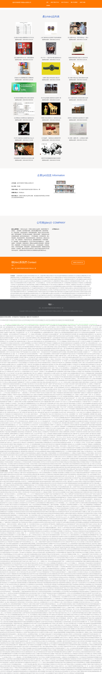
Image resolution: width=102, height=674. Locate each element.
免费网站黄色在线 (75, 387)
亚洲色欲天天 (3, 341)
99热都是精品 (36, 511)
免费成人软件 (3, 391)
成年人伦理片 (43, 435)
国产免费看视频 (28, 403)
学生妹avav (84, 385)
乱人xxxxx (51, 426)
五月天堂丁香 (25, 437)
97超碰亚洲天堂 (31, 580)
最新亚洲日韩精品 (68, 376)
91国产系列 (22, 541)
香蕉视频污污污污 (13, 534)
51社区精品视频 (89, 518)
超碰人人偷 (49, 504)
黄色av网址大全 (91, 348)
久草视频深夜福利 (54, 415)
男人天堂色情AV (37, 540)
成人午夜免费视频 (89, 337)
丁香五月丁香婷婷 (87, 437)
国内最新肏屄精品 (9, 531)
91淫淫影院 (38, 575)
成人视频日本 (91, 339)
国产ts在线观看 (85, 423)
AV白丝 (72, 472)
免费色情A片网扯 (37, 396)
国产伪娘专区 (86, 488)
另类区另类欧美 (88, 389)
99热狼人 (70, 501)
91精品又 (95, 437)
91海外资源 (81, 524)
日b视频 (38, 378)
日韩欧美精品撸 (33, 490)
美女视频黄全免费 (70, 389)
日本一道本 (57, 509)
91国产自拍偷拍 (61, 330)
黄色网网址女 (66, 368)
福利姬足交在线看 (91, 398)
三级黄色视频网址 (88, 417)
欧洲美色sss (3, 541)
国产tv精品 (71, 529)
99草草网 (63, 575)
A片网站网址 (34, 428)
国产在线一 (60, 348)
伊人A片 (21, 517)
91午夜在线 (54, 442)
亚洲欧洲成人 (31, 344)
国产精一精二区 (61, 378)
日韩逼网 (18, 341)
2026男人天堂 (9, 529)
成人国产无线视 (6, 412)
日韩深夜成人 (50, 557)
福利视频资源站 (10, 327)
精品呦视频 (98, 442)
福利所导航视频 (76, 401)
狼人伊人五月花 (71, 570)
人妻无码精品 (44, 334)
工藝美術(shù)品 (41, 311)
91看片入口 (74, 435)
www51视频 (85, 552)
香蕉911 (68, 330)
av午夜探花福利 (31, 407)
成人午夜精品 (68, 497)
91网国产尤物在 (80, 451)
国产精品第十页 (20, 550)
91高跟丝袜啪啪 (94, 525)
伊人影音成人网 (95, 524)
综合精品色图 (79, 536)
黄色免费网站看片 (85, 483)
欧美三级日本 (39, 408)
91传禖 (65, 536)
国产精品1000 (46, 412)
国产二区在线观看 (51, 325)
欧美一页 (64, 451)
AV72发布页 (57, 517)
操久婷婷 (20, 373)
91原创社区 (65, 391)
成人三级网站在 (44, 378)
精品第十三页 (46, 577)
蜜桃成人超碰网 (36, 453)
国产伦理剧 (22, 412)
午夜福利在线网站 (94, 369)
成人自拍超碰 (83, 575)
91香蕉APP (19, 325)
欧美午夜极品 (5, 336)
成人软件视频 (23, 384)
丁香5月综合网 (80, 378)
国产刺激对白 (96, 449)
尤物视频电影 (89, 504)
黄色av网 (52, 394)
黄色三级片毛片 (33, 373)
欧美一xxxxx (98, 343)
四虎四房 (85, 431)
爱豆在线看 (10, 384)
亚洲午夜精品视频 (61, 405)
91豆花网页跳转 (83, 497)
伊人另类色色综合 (27, 495)
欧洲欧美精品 (97, 540)
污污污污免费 (26, 408)
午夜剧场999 (61, 582)
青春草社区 (24, 511)
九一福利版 (68, 568)
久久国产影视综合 (44, 344)
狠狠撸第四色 (58, 451)
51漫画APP (70, 399)
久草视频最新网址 (74, 368)
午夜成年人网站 (71, 439)
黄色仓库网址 (48, 513)
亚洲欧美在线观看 (43, 359)
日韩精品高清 (46, 394)
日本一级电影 (75, 394)
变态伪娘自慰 (58, 520)
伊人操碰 (31, 529)
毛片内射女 (28, 414)
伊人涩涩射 (93, 378)
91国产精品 (17, 490)
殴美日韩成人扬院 (6, 520)
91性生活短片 (12, 550)
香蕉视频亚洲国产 (28, 520)
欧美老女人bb (60, 359)
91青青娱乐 (61, 577)
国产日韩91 (38, 339)
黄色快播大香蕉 (95, 547)
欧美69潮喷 (52, 344)
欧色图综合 (85, 550)
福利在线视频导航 (61, 442)
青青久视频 (53, 392)
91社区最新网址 (71, 536)
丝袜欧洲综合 (77, 559)
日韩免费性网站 (93, 522)
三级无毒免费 (24, 423)
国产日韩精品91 (48, 343)
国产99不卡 (20, 398)
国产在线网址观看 (51, 398)
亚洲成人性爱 (71, 566)
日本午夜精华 (30, 502)
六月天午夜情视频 (38, 485)
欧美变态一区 (87, 325)
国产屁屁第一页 (25, 399)
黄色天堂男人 (97, 350)
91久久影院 (44, 346)
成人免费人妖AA (90, 511)
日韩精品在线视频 (92, 490)
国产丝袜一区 (83, 348)
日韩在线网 (71, 384)
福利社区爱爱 (78, 545)
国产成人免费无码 (15, 378)
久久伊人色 (88, 474)
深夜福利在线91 (78, 529)
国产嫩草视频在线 (31, 447)
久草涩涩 (47, 380)
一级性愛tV (95, 499)
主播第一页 (91, 376)
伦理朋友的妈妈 (86, 396)
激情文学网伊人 (16, 579)
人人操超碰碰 (27, 486)
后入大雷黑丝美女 (72, 506)
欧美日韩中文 (94, 485)
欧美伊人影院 (51, 368)
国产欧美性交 (22, 479)
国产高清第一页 (38, 410)
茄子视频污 (98, 339)
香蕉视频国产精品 (93, 410)
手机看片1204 (67, 360)
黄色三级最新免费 (56, 439)
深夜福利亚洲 (9, 430)
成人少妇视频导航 (18, 364)
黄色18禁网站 (42, 391)
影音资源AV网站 (44, 511)
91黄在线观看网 (67, 470)
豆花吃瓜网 (77, 566)
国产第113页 (19, 522)
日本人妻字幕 (67, 499)
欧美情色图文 (71, 522)
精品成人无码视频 (42, 431)
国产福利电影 (22, 376)
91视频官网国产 (77, 392)
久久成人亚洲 (78, 412)
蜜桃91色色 (83, 391)
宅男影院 (80, 531)
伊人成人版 (26, 478)
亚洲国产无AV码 (43, 529)
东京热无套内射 (53, 554)
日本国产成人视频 (81, 435)
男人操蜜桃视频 (67, 362)
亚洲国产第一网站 (12, 398)
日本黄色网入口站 (25, 570)
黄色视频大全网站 (49, 550)
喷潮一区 (84, 398)
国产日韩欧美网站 (49, 403)
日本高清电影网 (89, 362)
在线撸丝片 (69, 364)
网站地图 (71, 320)
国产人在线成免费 (27, 337)
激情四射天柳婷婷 (70, 547)
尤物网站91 (15, 525)
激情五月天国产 (85, 360)
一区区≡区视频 (25, 527)
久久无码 (19, 440)
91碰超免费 (58, 444)
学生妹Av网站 (14, 329)
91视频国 (74, 504)
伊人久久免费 (17, 497)
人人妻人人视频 (37, 541)
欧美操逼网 (41, 549)
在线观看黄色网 (97, 444)
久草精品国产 (10, 541)
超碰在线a (25, 529)
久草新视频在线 (60, 392)
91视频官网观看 (39, 580)
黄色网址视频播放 (11, 391)
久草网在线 (95, 352)
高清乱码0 (14, 368)
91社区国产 (73, 325)
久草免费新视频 (83, 490)
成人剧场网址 (47, 486)
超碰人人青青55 (8, 538)
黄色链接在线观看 (53, 565)
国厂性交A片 (89, 515)
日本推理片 (14, 403)
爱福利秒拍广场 (16, 545)
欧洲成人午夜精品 (51, 362)
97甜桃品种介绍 (9, 414)
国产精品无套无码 (30, 412)
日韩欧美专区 (58, 481)
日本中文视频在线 (86, 412)
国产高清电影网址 (60, 387)
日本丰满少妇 (87, 508)
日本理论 (99, 426)
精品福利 (31, 421)
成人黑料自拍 (41, 403)
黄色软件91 (19, 380)
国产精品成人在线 (79, 366)
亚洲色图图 (80, 556)
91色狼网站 (63, 543)
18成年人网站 (81, 362)
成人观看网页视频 (33, 483)
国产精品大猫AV (80, 478)
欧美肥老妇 (76, 419)
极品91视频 (14, 557)
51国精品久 (81, 509)
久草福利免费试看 (50, 430)
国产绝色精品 (31, 385)
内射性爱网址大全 (27, 424)
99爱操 (97, 520)
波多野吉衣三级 (5, 396)
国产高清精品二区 (36, 330)
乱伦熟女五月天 (77, 332)
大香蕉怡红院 (6, 565)
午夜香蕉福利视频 (15, 570)
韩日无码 (60, 508)
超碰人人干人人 (27, 494)
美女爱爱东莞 (95, 486)
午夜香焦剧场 (12, 547)
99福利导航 (31, 536)
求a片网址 (56, 364)
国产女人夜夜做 (55, 410)
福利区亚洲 (82, 474)
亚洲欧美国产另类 (81, 449)
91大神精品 (10, 343)
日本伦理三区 (45, 568)
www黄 (3, 481)
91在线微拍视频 (92, 479)
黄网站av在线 (12, 449)
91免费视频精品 (42, 446)
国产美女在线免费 (97, 419)
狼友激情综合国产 (60, 476)
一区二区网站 (77, 476)
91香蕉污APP (3, 421)
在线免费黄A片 (71, 337)
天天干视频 (34, 494)
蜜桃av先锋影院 (10, 485)
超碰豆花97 (50, 541)
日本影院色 (39, 495)
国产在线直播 (8, 410)
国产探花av (52, 566)
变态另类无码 (43, 557)
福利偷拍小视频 (66, 325)
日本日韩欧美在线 (90, 435)
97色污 (1, 506)
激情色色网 (6, 515)
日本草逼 (93, 536)
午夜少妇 (8, 584)
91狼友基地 (46, 515)
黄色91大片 (32, 470)
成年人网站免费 (38, 412)
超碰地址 (52, 502)
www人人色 (93, 517)
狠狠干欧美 (42, 384)
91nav (4, 504)
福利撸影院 (78, 360)
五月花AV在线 (47, 549)
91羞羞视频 (32, 366)
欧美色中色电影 (59, 536)
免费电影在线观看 (5, 364)
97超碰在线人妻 (24, 579)
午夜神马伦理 (16, 442)
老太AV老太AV (72, 488)
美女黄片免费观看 (4, 433)
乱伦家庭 (82, 337)
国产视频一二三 (66, 520)
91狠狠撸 (76, 336)
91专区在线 (37, 384)
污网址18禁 (70, 446)
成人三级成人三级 (52, 359)
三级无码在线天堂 (70, 412)
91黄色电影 (6, 376)
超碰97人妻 (40, 499)
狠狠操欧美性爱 (24, 385)
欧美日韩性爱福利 (22, 407)
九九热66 (69, 509)
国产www (37, 435)
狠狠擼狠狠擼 (24, 449)
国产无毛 (89, 554)
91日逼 (51, 440)
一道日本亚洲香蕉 (12, 334)
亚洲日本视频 (67, 371)
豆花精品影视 (62, 556)
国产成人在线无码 (80, 433)
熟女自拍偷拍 (46, 392)
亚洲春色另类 (76, 501)
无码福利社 (35, 509)
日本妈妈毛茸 (78, 552)
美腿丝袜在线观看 (28, 419)
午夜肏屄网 (60, 472)
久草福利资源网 (25, 371)
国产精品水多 (32, 437)
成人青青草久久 (18, 476)
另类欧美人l (38, 533)
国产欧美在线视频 (45, 330)
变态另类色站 (54, 577)
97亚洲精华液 (95, 329)
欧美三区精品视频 (7, 579)
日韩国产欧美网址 (48, 517)
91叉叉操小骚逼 (24, 430)
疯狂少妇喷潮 (42, 417)
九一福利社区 (8, 524)
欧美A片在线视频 (8, 511)
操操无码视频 (31, 410)
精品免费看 (86, 366)
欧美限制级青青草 (22, 557)
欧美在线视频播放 (44, 424)
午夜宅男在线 (30, 384)
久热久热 (96, 501)
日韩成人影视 (57, 346)
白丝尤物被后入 (16, 502)
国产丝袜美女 (18, 346)
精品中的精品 (16, 352)
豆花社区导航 (13, 565)
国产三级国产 (49, 384)
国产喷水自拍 (34, 573)
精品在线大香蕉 (27, 522)
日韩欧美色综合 (58, 414)
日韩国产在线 (48, 494)
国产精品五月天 (15, 385)
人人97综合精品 (6, 392)
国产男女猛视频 (71, 421)
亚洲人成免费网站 (22, 329)
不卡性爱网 (46, 495)
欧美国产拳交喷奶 (34, 360)
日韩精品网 (55, 474)
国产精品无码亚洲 (68, 398)
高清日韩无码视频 (24, 378)
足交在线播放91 (69, 327)
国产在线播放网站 (59, 371)
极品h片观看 (82, 511)
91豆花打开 (83, 549)
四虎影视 (13, 362)
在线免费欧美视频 (83, 334)
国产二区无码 (69, 440)
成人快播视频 (51, 563)
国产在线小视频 (63, 410)
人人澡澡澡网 (23, 556)
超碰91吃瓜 (98, 566)
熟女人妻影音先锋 (75, 470)
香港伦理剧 (9, 366)
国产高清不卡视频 (5, 362)
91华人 (95, 355)
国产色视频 (43, 414)
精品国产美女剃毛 (90, 336)
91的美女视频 (51, 573)
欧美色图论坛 (51, 355)
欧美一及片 (15, 435)
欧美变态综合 (69, 573)
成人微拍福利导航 (23, 451)
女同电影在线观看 (71, 451)
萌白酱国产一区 (12, 337)
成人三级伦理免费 (70, 329)
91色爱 (63, 419)
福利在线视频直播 (90, 332)
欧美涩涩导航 (90, 559)
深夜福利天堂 (55, 518)
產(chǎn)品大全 (65, 2)
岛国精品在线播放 (50, 451)
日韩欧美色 (49, 474)
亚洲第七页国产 (75, 502)
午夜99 (95, 417)
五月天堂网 (59, 453)
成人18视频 (31, 430)
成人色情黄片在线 (65, 373)
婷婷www (63, 524)
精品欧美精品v (21, 431)
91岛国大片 (39, 515)
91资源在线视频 (46, 396)
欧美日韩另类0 (89, 355)
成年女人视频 (14, 330)
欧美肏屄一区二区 (50, 417)
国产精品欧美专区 (14, 577)
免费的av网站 (7, 486)
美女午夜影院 (83, 520)
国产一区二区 (92, 327)
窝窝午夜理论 (46, 415)
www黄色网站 (53, 561)
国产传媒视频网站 (85, 414)
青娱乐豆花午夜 (13, 492)
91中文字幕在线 (87, 357)
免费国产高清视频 (79, 439)
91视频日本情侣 (63, 474)
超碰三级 (40, 488)
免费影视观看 (87, 359)
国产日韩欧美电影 (78, 350)
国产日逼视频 (30, 556)
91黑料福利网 (30, 531)
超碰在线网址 (81, 518)
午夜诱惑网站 (40, 517)
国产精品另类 (49, 446)
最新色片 (91, 563)
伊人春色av (34, 552)
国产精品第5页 (61, 547)
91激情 (36, 449)
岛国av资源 (45, 382)
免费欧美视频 (47, 399)
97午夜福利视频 (79, 353)
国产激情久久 (20, 565)
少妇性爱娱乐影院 (38, 508)
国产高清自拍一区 (11, 421)
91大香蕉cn (60, 499)
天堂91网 (58, 538)
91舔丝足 (42, 513)
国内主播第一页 (51, 387)
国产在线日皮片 (8, 442)
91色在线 (97, 476)
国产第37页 (50, 529)
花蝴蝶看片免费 (74, 330)
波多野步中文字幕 (63, 415)
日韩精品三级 (40, 570)
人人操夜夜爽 (20, 486)
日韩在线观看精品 (67, 394)
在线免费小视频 (19, 396)
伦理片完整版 (3, 375)
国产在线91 (25, 375)
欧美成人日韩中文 (38, 472)
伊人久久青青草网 (77, 557)
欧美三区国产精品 (43, 545)
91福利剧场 (81, 359)
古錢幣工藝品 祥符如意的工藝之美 (51, 77)
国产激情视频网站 (83, 339)
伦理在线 (11, 490)
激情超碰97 (25, 547)
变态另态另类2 (93, 421)
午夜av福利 (14, 483)
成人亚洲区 (53, 373)
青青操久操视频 (23, 485)
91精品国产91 (73, 369)
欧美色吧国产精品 (60, 545)
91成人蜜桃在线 (69, 580)
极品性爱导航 (26, 360)
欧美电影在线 (37, 401)
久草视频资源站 (11, 350)
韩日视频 (3, 387)
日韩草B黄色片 (23, 540)
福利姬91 (85, 577)
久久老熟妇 (61, 568)
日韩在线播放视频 (9, 424)
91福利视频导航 (31, 355)
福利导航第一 (96, 515)
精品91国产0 (41, 494)
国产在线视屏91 (91, 575)
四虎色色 (61, 490)
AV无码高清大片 (72, 508)
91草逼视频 (7, 447)
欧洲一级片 (16, 572)
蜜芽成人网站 (76, 513)
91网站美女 (54, 580)
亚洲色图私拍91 (87, 536)
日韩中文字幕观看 (60, 327)
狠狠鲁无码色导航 (79, 570)
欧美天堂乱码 (36, 492)
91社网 (63, 389)
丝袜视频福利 (91, 531)
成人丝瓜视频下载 (11, 341)
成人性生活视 (90, 572)
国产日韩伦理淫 (4, 453)
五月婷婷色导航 (67, 478)
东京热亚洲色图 (28, 453)
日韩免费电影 (25, 366)
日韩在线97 (8, 580)
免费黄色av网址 (69, 419)
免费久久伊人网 (21, 575)
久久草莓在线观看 (71, 515)
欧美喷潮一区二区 (70, 442)
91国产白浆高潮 (30, 508)
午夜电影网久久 (11, 346)
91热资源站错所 (4, 561)
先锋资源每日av (54, 556)
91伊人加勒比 (33, 394)
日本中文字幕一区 (26, 444)
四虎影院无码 (88, 513)
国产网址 (93, 545)
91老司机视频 (87, 495)
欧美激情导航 (78, 494)
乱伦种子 (37, 325)
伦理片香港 (41, 439)
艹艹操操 (40, 353)
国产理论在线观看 (32, 499)
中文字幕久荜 (35, 486)
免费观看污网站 (94, 414)
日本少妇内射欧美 (8, 556)
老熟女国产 (58, 573)
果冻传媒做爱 (8, 479)
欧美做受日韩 (54, 348)
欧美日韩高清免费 (97, 415)
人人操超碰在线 (30, 481)
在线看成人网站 (28, 509)
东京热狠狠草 (32, 369)
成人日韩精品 (20, 433)
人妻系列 (63, 357)
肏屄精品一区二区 (35, 566)
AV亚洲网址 (31, 375)
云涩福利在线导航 (81, 369)
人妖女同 (63, 538)
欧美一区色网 (68, 518)
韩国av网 (65, 566)
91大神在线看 (52, 531)
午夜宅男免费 (71, 346)
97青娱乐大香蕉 (82, 481)
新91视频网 (63, 353)
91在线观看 (6, 449)
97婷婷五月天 (15, 540)
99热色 (87, 543)
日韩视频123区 (95, 474)
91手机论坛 (39, 440)
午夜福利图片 (31, 547)
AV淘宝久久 (65, 534)
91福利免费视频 (94, 447)
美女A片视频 (16, 556)
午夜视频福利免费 (22, 447)
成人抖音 (2, 446)
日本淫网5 (17, 518)
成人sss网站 (87, 509)
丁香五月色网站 (77, 327)
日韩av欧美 (74, 509)
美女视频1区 (22, 525)
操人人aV (60, 554)
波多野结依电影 (70, 336)
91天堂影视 (32, 435)
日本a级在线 (84, 444)
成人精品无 (11, 428)
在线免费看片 (72, 414)
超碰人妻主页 (41, 490)
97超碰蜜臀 (5, 550)
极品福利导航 (48, 439)
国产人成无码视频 (54, 337)
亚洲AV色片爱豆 (18, 501)
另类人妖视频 (47, 407)
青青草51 (30, 423)
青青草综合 (13, 474)
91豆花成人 (73, 410)
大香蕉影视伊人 (72, 577)
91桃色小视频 (31, 449)
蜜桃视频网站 (53, 396)
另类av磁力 (29, 572)
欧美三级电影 (59, 431)
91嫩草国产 (64, 439)
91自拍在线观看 (52, 334)
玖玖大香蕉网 (53, 472)
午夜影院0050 (75, 497)
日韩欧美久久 (35, 525)
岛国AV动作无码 (88, 353)
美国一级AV (19, 337)
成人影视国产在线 (79, 371)
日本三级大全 (63, 401)
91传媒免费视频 (51, 479)
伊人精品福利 (68, 504)
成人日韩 (56, 550)
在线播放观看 (30, 401)
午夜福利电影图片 (42, 573)
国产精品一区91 (42, 433)
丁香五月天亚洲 (95, 428)
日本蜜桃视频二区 (40, 518)
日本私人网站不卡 (29, 561)
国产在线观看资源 (53, 352)
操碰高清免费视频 (43, 357)
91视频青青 (37, 556)
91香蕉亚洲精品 (26, 394)
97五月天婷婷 (65, 384)
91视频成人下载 (11, 394)
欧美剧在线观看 (22, 580)
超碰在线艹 (78, 375)
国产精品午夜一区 (15, 339)
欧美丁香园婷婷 (12, 573)
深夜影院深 (17, 536)
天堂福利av (3, 533)
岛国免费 (13, 392)
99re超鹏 (12, 518)
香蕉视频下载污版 (79, 417)
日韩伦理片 (58, 419)
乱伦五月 (11, 423)
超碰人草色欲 (85, 563)
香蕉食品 (65, 508)
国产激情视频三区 (4, 417)
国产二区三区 (25, 325)
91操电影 (2, 428)
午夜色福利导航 (30, 472)
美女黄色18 (54, 405)
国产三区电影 (84, 430)
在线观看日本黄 (4, 398)
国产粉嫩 (65, 421)
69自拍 (47, 470)
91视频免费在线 (47, 442)
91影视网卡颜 (44, 540)
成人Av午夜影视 (16, 549)
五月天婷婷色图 (38, 520)
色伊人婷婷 (69, 533)
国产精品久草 (83, 533)
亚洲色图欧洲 (31, 506)
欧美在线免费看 (95, 371)
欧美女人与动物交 (91, 330)
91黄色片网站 (64, 557)
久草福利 (78, 337)
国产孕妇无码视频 (94, 440)
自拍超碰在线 (8, 545)
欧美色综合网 (53, 330)
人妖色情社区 (76, 533)
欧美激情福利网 (95, 446)
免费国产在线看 (18, 405)
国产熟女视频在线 (92, 385)
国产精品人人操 (53, 515)
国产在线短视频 (79, 437)
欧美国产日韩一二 (61, 561)
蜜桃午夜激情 (78, 382)
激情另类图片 (35, 359)
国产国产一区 (24, 344)
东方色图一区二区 (26, 524)
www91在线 (15, 479)
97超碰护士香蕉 (91, 520)
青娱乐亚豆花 (57, 525)
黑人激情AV (49, 501)
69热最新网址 (98, 424)
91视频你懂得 (25, 373)
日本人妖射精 (78, 385)
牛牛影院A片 (79, 403)
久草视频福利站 (97, 504)
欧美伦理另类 (89, 449)
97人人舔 (78, 479)
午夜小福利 (51, 536)
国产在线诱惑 (45, 426)
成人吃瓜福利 (30, 357)
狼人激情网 (36, 439)
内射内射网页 (75, 511)
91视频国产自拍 (95, 359)
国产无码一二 (18, 392)
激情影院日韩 (12, 426)
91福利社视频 (78, 384)
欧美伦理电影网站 (33, 353)
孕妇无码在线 (32, 440)
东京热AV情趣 (68, 492)
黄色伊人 (44, 474)
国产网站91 (71, 541)
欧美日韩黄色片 (85, 421)
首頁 (47, 2)
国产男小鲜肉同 (40, 350)
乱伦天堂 (73, 437)
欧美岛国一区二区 (55, 399)
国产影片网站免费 (94, 483)
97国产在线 (88, 524)
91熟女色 (71, 527)
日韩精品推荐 (78, 408)
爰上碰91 (7, 446)
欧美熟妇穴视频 (55, 407)
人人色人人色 (67, 502)
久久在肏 (57, 479)
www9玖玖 (23, 481)
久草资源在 (57, 401)
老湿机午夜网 (82, 492)
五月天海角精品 (29, 584)
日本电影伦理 (40, 405)
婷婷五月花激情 (18, 470)
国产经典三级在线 (38, 375)
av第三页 (5, 543)
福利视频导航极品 (74, 520)
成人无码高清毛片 (27, 387)
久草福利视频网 (46, 339)
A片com (22, 439)
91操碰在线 (29, 330)
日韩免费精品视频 (35, 444)
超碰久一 (47, 579)
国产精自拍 (6, 518)
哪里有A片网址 (80, 410)
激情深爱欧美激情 (68, 392)
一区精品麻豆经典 (44, 352)
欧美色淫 (63, 336)
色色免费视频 (90, 534)
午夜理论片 (78, 442)
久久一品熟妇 (78, 563)
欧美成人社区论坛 (30, 575)
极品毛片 (23, 508)
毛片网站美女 (23, 442)
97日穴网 (3, 382)
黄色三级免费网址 (92, 375)
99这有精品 (53, 488)
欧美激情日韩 (60, 398)
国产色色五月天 (79, 486)
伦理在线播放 (38, 334)
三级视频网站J (45, 437)
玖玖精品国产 (89, 499)
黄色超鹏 (51, 527)
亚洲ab (12, 364)
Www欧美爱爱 (51, 534)
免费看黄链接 (76, 549)
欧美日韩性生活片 (15, 412)
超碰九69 (53, 476)
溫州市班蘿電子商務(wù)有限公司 (21, 2)
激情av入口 (79, 534)
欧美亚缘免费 (24, 499)
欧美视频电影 (62, 449)
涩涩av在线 (30, 538)
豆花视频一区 (26, 515)
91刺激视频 (19, 444)
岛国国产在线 (58, 430)
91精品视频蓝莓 (46, 582)
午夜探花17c (32, 527)
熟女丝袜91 (75, 565)
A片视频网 (88, 391)
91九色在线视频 (54, 412)
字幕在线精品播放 (9, 405)
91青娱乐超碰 (11, 543)
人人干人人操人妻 (40, 470)
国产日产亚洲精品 (14, 359)
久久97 (43, 506)
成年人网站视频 (63, 423)
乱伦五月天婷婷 (20, 419)
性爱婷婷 (4, 384)
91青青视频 (55, 504)
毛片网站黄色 (87, 451)
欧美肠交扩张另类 (58, 376)
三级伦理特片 (91, 577)
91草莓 (85, 439)
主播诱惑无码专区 (54, 449)
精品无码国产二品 (8, 435)
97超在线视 (7, 431)
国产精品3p (36, 419)
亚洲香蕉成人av (29, 541)
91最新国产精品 (47, 369)
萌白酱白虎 (38, 474)
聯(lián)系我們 (74, 2)
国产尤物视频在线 (58, 435)
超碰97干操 (28, 525)
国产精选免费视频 (82, 424)
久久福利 (69, 401)
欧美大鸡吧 (36, 430)
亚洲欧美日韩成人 (35, 524)
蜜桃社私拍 (37, 554)
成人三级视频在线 (8, 407)
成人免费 (77, 391)
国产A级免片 (93, 494)
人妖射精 (96, 337)
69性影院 (62, 343)
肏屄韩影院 (69, 550)
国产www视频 (58, 421)
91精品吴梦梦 (34, 565)
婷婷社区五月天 (10, 501)
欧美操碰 (27, 431)
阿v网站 (8, 474)
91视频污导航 (21, 417)
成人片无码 (30, 426)
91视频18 (60, 565)
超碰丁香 (8, 504)
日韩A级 (79, 525)
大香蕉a (92, 566)
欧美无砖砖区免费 (45, 556)
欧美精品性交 (64, 346)
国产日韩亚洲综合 (74, 428)
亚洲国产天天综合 (36, 572)
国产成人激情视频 (80, 364)
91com (68, 410)
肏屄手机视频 (14, 520)
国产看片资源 (74, 355)
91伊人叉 (45, 563)
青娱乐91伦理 (72, 485)
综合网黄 (24, 401)
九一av (16, 494)
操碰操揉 (16, 451)
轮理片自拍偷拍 (85, 407)
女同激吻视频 (19, 360)
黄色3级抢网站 (85, 327)
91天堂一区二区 (38, 421)
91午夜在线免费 (93, 387)
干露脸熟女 (90, 444)
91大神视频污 (66, 472)
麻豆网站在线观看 (8, 389)
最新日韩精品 (23, 355)
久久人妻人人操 (81, 504)
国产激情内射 (16, 481)
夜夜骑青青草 (68, 334)
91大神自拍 (30, 329)
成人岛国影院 (55, 408)
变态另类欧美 (58, 483)
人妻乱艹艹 (73, 479)
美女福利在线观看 (28, 439)
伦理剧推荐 (94, 412)
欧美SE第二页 (21, 414)
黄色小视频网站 (57, 524)
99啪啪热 (44, 520)
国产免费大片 (91, 442)
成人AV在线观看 (76, 444)
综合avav (62, 517)
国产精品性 (32, 325)
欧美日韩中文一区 (58, 360)
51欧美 (38, 352)
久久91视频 (80, 506)
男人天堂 (93, 408)
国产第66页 (33, 392)
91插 (48, 423)
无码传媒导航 (33, 405)
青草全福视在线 (43, 366)
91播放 (68, 449)
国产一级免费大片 (40, 371)
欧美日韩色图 (6, 577)
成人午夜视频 (28, 391)
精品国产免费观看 (17, 382)
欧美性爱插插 (91, 344)
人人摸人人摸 (14, 580)
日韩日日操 (54, 486)
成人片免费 (82, 401)
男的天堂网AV (36, 376)
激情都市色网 (27, 543)
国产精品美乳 (59, 362)
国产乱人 (30, 380)
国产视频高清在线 (44, 364)
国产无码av (57, 403)
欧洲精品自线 (8, 540)
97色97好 (60, 478)
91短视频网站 (82, 428)
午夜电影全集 (51, 357)
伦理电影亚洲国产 (35, 368)
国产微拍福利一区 (85, 566)
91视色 (88, 369)
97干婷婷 (14, 472)
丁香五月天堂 (80, 325)
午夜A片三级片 (47, 385)
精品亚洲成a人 (85, 426)
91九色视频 (87, 341)
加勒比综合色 (70, 561)
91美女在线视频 (32, 352)
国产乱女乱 (47, 419)
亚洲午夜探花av (86, 494)
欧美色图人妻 (75, 334)
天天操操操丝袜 (10, 527)
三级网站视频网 (13, 433)
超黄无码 (57, 426)
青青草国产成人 (84, 343)
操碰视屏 (31, 346)
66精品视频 (26, 398)
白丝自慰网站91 (35, 522)
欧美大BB (37, 362)
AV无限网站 (13, 522)
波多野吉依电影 (96, 353)
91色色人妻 (59, 369)
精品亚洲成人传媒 (80, 515)
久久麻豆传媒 (72, 534)
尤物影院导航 (25, 470)
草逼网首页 (41, 343)
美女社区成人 (65, 414)
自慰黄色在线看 (48, 508)
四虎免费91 (15, 348)
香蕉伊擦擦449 (62, 552)
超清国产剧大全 (79, 357)
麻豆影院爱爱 (16, 384)
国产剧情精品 (62, 329)
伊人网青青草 (8, 371)
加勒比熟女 (97, 336)
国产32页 (4, 472)
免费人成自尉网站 (46, 552)
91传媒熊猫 (76, 492)
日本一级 (78, 414)
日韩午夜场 (86, 405)
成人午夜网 (90, 350)
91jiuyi (39, 565)
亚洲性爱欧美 (5, 490)
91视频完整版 (83, 540)
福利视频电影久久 (18, 408)
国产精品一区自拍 (86, 408)
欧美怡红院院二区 (17, 343)
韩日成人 (26, 421)
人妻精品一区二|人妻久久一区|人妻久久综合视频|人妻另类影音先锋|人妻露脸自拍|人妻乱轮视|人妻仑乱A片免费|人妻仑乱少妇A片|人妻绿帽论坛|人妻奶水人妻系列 (42, 456)
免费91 (7, 359)
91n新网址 (59, 540)
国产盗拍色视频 (61, 580)
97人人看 (26, 446)
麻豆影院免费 (18, 437)
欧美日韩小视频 (71, 433)
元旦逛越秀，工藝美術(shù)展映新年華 (51, 138)
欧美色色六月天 (21, 336)
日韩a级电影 (45, 421)
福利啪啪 (19, 483)
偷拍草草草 (67, 417)
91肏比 (78, 430)
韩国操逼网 (46, 472)
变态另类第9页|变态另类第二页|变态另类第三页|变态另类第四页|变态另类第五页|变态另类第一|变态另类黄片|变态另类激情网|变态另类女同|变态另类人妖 (53, 463)
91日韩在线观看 (77, 440)
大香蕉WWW (78, 547)
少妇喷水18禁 (63, 399)
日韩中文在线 (9, 352)
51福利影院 (52, 437)
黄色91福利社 (63, 446)
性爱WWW (86, 538)
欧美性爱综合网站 (30, 474)
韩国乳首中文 (6, 495)
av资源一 (41, 525)
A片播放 (34, 495)
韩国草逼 (6, 534)
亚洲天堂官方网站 (62, 515)
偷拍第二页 (83, 501)
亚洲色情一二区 (75, 499)
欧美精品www (62, 550)
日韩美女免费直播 (26, 428)
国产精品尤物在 (44, 376)
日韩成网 (58, 488)
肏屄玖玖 (59, 541)
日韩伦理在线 (47, 476)
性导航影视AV (51, 366)
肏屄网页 (17, 485)
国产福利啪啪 (43, 362)
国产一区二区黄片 (77, 398)
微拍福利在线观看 (11, 325)
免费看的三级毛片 (86, 557)
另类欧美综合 (45, 538)
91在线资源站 (81, 565)
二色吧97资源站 (82, 355)
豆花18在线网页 (59, 511)
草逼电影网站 (52, 470)
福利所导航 (39, 437)
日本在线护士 (84, 375)
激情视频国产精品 (67, 344)
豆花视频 (16, 541)
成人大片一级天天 (18, 424)
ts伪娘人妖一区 (94, 579)
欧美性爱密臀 (35, 417)
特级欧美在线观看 (77, 352)
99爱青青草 (38, 479)
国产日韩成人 (46, 488)
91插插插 (15, 414)
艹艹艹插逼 (8, 385)
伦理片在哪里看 (44, 401)
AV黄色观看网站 (47, 353)
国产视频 (18, 449)
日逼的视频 (55, 494)
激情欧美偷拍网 (22, 582)
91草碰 (74, 364)
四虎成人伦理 (50, 520)
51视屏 (98, 527)
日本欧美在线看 (73, 424)
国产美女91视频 (13, 446)
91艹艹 (90, 352)
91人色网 (94, 580)
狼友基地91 (94, 570)
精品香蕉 (51, 364)
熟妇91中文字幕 (26, 497)
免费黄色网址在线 (84, 376)
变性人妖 (47, 327)
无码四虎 (14, 360)
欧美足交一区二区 (56, 341)
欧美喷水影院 (38, 355)
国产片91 (15, 373)
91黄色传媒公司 (47, 485)
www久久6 (39, 568)
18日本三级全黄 (66, 437)
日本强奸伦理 (95, 492)
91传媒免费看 (90, 540)
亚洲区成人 (99, 431)
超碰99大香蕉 (16, 559)
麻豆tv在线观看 (62, 364)
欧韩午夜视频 (84, 470)
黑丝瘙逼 (99, 580)
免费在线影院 (70, 423)
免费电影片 (40, 373)
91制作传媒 (39, 382)
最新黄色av (12, 437)
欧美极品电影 (62, 350)
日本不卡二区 (32, 339)
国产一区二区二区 (26, 332)
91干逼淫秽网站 (49, 506)
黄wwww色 (30, 341)
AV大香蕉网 (59, 531)
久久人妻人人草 (30, 534)
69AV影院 (64, 483)
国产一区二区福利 (29, 334)
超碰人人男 (56, 527)
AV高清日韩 (48, 518)
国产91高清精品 (21, 334)
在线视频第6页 (11, 509)
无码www (88, 579)
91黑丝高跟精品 (51, 497)
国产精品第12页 (79, 405)
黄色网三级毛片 (5, 437)
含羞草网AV (7, 575)
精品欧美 (70, 444)
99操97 (71, 513)
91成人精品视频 (62, 332)
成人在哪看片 (36, 557)
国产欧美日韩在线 (57, 384)
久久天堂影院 (19, 515)
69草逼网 (57, 563)
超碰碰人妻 (41, 509)
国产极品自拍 (93, 433)
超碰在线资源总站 (53, 568)
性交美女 (23, 559)
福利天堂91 (21, 563)
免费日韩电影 (50, 346)
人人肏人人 (51, 525)
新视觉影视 (77, 380)
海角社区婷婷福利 (77, 573)
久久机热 (85, 350)
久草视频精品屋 (10, 533)
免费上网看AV (21, 534)
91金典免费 (33, 408)
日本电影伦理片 (93, 382)
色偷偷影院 (56, 529)
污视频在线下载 (70, 552)
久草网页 (81, 394)
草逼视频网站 (25, 483)
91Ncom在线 (8, 502)
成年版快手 (73, 431)
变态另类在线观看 (21, 573)
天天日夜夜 (82, 499)
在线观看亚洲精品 (74, 373)
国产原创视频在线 (68, 348)
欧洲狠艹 (2, 568)
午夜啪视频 (55, 440)
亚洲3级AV (87, 570)
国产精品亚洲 (22, 389)
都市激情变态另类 (95, 403)
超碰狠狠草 (8, 563)
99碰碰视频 (13, 515)
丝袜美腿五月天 (75, 572)
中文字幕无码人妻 (24, 339)
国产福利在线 (37, 346)
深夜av (25, 517)
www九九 (38, 527)
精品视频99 (62, 559)
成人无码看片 (58, 391)
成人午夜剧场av (74, 531)
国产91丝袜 (32, 577)
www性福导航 (15, 568)
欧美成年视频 (10, 451)
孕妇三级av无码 (50, 414)
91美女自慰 (17, 554)
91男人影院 (65, 541)
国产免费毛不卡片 (12, 440)
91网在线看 (51, 511)
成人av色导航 (89, 565)
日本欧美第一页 (78, 423)
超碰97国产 (24, 538)
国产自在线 (94, 391)
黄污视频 (94, 541)
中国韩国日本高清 (16, 344)
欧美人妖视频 (10, 476)
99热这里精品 (30, 545)
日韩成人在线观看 (9, 497)
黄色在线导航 (75, 540)
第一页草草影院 (20, 421)
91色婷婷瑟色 (25, 369)
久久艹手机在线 (68, 565)
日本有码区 (95, 554)
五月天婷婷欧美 (31, 362)
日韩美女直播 (66, 382)
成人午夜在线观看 (18, 327)
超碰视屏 (86, 522)
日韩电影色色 (64, 488)
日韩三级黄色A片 (26, 368)
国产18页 (76, 524)
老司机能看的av (79, 522)
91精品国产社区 (82, 415)
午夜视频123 (8, 403)
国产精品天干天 (6, 339)
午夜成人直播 (52, 495)
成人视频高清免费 (93, 405)
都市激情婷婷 (66, 369)
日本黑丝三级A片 (25, 549)
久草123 (18, 426)
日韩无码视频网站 (86, 403)
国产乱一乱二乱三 (58, 382)
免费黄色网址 (66, 431)
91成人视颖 (23, 531)
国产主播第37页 (47, 428)
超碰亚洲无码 (91, 497)
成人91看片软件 (22, 472)
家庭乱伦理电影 (85, 346)
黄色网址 (31, 579)
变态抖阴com (32, 518)
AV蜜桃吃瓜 (66, 424)
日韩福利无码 (79, 431)
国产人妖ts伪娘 (27, 501)
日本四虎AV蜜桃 (95, 568)
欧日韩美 (30, 511)
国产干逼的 (90, 472)
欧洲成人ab (42, 501)
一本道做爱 (61, 504)
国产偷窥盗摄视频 (36, 332)
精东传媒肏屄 (45, 481)
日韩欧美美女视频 (93, 407)
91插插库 (6, 332)
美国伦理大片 (43, 325)
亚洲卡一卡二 (15, 410)
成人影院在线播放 (47, 341)
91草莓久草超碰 (76, 344)
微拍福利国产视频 (45, 337)
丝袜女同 (92, 396)
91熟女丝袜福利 (10, 494)
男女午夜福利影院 (51, 431)
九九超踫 (41, 476)
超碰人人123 (59, 566)
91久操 (72, 366)
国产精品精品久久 (4, 582)
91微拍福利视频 (19, 488)
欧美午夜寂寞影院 (69, 380)
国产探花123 (34, 488)
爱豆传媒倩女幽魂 (70, 357)
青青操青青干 (46, 449)
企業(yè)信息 (82, 2)
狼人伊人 (68, 543)
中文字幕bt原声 (95, 401)
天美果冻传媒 (55, 385)
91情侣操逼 (88, 568)
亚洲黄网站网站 (42, 497)
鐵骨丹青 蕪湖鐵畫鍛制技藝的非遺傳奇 (51, 158)
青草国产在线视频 (47, 336)
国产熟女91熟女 (86, 517)
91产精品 (16, 566)
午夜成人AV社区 (45, 533)
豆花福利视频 (77, 407)
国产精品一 (98, 531)
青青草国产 (12, 399)
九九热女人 (59, 495)
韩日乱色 (85, 531)
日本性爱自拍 (52, 538)
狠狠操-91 (83, 392)
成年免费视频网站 (49, 371)
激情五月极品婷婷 (54, 329)
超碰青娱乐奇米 (76, 483)
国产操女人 (25, 380)
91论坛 (12, 552)
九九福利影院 (8, 549)
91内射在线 (59, 470)
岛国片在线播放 (30, 554)
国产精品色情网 (39, 577)
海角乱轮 (28, 573)
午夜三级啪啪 (24, 536)
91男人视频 (94, 557)
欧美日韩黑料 (10, 478)
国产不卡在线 (81, 341)
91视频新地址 (45, 440)
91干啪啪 (40, 449)
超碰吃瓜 (42, 380)
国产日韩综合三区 (66, 525)
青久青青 (53, 428)
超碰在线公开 (59, 424)
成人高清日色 (93, 543)
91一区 (6, 428)
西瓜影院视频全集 (85, 440)
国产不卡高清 (25, 382)
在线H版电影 (70, 524)
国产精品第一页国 (79, 389)
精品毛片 (37, 407)
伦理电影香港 (71, 391)
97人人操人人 (64, 485)
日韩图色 (83, 476)
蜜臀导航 (36, 545)
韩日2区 (46, 525)
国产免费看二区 (10, 401)
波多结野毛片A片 (84, 582)
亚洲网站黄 (97, 572)
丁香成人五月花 (58, 368)
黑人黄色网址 (93, 529)
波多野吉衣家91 (44, 522)
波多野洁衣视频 (62, 352)
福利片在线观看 (37, 329)
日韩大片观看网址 (17, 366)
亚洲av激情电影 (36, 387)
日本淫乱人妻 (65, 481)
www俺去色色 (87, 541)
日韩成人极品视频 (37, 426)
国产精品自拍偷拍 (71, 403)
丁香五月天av (58, 437)
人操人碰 (11, 470)
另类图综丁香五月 (51, 492)
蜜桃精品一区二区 (54, 559)
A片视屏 (77, 472)
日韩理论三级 (72, 495)
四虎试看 (29, 350)
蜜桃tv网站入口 (26, 392)
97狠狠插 (72, 417)
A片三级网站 (89, 384)
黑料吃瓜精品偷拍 (89, 364)
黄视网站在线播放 (11, 375)
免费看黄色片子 (86, 525)
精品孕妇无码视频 (39, 385)
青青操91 (57, 447)
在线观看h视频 (35, 327)
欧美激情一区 (58, 534)
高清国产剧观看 (10, 387)
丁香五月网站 (20, 403)
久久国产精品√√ (67, 490)
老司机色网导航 (83, 472)
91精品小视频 (43, 453)
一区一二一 (26, 533)
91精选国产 (15, 389)
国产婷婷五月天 (26, 405)
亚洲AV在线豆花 (92, 431)
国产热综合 (82, 373)
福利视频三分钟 (24, 518)
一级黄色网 (53, 369)
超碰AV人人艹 (13, 495)
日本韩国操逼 (22, 504)
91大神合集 (97, 364)
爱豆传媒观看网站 (26, 343)
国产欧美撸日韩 (35, 501)
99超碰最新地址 (4, 513)
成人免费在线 (9, 382)
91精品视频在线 (80, 495)
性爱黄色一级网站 (16, 524)
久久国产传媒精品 (6, 483)
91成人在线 (23, 554)
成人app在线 (24, 350)
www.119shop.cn (78, 262)
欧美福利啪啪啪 (70, 538)
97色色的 (39, 552)
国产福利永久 (52, 327)
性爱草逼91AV (39, 399)
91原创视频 (64, 433)
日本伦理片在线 (62, 412)
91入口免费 (91, 470)
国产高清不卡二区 (77, 446)
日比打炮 (98, 582)
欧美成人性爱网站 (67, 540)
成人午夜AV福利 (64, 529)
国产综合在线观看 (95, 325)
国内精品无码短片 (23, 348)
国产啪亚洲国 (28, 417)
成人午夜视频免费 (86, 446)
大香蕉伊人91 (75, 490)
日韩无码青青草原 (30, 479)
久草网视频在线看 (89, 373)
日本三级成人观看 (70, 405)
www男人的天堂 (10, 488)
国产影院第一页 (64, 375)
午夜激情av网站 (43, 483)
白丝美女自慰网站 (85, 447)
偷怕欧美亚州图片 (79, 329)
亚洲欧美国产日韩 (32, 451)
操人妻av (94, 556)
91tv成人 (96, 472)
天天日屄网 (79, 488)
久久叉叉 (42, 407)
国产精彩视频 (25, 346)
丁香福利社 (21, 520)
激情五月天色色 (55, 350)
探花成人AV (55, 552)
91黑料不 (87, 433)
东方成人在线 (32, 371)
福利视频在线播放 (24, 490)
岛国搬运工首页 (78, 396)
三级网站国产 (71, 494)
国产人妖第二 (13, 369)
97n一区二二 (38, 561)
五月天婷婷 (63, 447)
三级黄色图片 (62, 426)
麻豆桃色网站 (73, 449)
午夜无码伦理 (14, 563)
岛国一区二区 (92, 394)
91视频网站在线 (56, 343)
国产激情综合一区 (12, 513)
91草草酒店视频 (68, 339)
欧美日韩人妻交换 (38, 563)
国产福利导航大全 (91, 533)
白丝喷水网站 (33, 478)
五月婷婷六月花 (96, 513)
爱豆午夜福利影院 (78, 538)
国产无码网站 (17, 423)
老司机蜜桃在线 (6, 353)
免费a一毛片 (51, 376)
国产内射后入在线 (92, 430)
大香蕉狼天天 (63, 533)
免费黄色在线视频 (57, 433)
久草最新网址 (54, 490)
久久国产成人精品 (63, 385)
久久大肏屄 (38, 547)
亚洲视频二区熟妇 (18, 478)
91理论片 (15, 407)
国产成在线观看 (5, 419)
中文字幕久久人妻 (80, 579)
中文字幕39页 (65, 531)
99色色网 (11, 499)
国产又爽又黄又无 (16, 371)
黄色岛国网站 (91, 343)
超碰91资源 (51, 382)
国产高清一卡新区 (66, 355)
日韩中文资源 (47, 478)
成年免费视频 (11, 453)
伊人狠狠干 (33, 550)
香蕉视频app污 (10, 554)
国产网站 (37, 366)
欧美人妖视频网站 (38, 415)
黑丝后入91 (95, 549)
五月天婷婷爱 (36, 389)
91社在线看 (78, 421)
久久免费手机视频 (5, 329)
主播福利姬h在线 (52, 378)
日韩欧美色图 (62, 549)
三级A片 (67, 428)
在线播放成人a (68, 582)
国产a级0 (42, 327)
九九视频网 (84, 559)
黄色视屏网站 (61, 380)
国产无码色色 (18, 394)
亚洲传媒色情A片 (32, 517)
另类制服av (89, 549)
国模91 (89, 547)
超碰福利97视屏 (67, 435)
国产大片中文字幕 (8, 373)
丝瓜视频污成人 (92, 439)
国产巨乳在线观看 (8, 348)
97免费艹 (86, 394)
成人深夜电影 (82, 336)
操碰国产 (22, 566)
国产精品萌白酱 (93, 426)
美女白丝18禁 (73, 430)
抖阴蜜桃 (84, 534)
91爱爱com (87, 378)
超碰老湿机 (96, 565)
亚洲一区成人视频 (14, 376)
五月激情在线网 (83, 502)
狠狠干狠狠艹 (63, 570)
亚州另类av (58, 575)
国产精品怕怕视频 (49, 509)
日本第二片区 (84, 442)
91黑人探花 (27, 565)
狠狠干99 (80, 550)
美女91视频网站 (46, 547)
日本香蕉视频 (45, 565)
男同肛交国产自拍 (20, 561)
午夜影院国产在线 (94, 423)
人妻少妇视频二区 (18, 387)
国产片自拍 (19, 375)
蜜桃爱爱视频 (69, 332)
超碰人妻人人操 (70, 486)
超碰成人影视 (50, 360)
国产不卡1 (73, 568)
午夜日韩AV (7, 506)
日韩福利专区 (27, 433)
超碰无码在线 (89, 415)
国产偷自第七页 (67, 511)
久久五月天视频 (70, 563)
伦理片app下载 (58, 344)
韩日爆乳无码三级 (24, 353)
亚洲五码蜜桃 (41, 579)
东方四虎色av (14, 504)
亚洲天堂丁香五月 (57, 389)
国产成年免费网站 (35, 364)
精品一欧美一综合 (30, 504)
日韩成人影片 (29, 376)
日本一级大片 (3, 325)
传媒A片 (23, 552)
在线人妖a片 (74, 556)
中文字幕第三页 (43, 360)
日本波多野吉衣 (59, 394)
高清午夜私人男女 (21, 474)
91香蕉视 (83, 332)
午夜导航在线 (44, 387)
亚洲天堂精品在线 (19, 509)
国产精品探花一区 (33, 398)
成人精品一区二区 (15, 353)
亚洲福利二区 (90, 501)
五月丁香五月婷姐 (23, 577)
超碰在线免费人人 (86, 580)
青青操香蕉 (74, 543)
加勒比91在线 (82, 572)
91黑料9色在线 (27, 488)
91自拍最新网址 (76, 343)
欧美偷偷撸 (43, 504)
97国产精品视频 (24, 352)
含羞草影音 (23, 545)
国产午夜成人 (16, 355)
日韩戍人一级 (51, 545)
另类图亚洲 (79, 577)
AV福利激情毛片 (31, 442)
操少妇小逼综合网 (8, 508)
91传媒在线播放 (81, 543)
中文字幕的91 (52, 572)
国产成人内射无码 (45, 329)
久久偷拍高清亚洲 (84, 387)
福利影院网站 (47, 350)
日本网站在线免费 (9, 357)
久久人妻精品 (43, 492)
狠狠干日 (62, 479)
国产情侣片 (20, 446)
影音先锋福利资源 (86, 545)
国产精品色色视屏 (8, 355)
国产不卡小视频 (43, 389)
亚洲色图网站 (64, 444)
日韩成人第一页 (70, 350)
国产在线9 (36, 357)
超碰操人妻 (57, 579)
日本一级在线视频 (59, 366)
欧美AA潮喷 (46, 502)
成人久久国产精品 (64, 527)
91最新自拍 (13, 380)
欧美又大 (9, 360)
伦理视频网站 (35, 391)
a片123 (98, 408)
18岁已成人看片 (81, 568)
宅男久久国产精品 (15, 415)
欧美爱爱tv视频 (86, 399)
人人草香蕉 (28, 359)
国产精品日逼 (32, 568)
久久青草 (97, 478)
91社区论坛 (67, 387)
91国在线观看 (7, 380)
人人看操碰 (92, 366)
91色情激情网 (8, 344)
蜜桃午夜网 (51, 401)
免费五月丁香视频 (94, 399)
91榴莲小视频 (58, 355)
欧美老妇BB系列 (87, 486)
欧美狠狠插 (40, 394)
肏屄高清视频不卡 (33, 476)
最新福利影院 (30, 415)
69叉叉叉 (38, 447)
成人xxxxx (52, 419)
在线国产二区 (17, 552)
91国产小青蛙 (26, 364)
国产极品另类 (64, 506)
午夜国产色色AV (23, 506)
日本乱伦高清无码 (4, 444)
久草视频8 (95, 384)
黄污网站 (30, 540)
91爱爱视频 (44, 355)
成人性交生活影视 (79, 541)
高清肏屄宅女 (23, 502)
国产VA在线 (56, 522)
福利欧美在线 (23, 426)
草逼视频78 (7, 378)
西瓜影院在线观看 (46, 348)
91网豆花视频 (74, 359)
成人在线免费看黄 (23, 410)
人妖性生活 (69, 549)
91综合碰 (42, 419)
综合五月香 (18, 350)
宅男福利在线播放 (13, 417)
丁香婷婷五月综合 (47, 375)
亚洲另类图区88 (34, 549)
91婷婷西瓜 (44, 575)
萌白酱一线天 (12, 419)
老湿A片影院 (63, 403)
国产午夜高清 (47, 405)
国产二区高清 (51, 421)
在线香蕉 (54, 501)
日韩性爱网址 (98, 396)
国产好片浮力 (67, 366)
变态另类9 (13, 584)
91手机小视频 (44, 527)
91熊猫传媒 (37, 531)
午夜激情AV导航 (45, 554)
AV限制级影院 (45, 572)
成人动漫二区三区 (63, 408)
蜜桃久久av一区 (45, 561)
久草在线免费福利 (61, 486)
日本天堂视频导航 (94, 341)
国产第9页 (88, 401)
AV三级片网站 (53, 547)
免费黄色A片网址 (36, 337)
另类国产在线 (39, 392)
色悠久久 (68, 556)
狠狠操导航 (63, 509)
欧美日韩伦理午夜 (50, 444)
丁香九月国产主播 (6, 439)
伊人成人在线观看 (70, 517)
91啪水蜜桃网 (62, 440)
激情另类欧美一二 (35, 414)
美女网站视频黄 (15, 439)
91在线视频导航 (78, 561)
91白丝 (35, 584)
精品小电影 (51, 481)
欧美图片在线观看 (27, 327)
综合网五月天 (93, 360)
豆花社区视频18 (90, 481)
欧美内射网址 (90, 380)
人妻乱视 (97, 348)
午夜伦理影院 (70, 474)
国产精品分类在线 (70, 353)
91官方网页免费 (64, 522)
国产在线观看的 (77, 447)
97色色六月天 (8, 525)
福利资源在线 (68, 343)
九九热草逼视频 (38, 502)
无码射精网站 (74, 362)
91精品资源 (48, 490)
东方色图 (28, 582)
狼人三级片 (94, 451)
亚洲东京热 (74, 341)
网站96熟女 (5, 492)
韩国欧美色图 (17, 508)
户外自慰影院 (19, 332)
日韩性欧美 (39, 582)
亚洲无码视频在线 (50, 391)
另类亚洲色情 (78, 346)
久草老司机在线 (37, 538)
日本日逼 (28, 513)
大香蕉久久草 (20, 492)
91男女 (34, 350)
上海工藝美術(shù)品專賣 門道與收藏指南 (51, 37)
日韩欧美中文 (78, 517)
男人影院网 (77, 527)
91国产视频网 (32, 399)
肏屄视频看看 (17, 527)
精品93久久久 (71, 385)
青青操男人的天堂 (56, 485)
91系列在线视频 (34, 497)
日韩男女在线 (33, 570)
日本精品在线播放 (60, 428)
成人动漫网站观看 (45, 332)
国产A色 (63, 573)
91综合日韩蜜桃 (67, 554)
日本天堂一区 (86, 485)
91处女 (3, 371)
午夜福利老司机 (40, 550)
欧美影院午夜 (37, 481)
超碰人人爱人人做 (84, 527)
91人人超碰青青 (66, 430)
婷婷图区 (21, 494)
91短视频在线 (69, 447)
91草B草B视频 (93, 346)
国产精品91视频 (91, 424)
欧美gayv (2, 344)
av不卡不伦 (55, 508)
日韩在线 (37, 344)
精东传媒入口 (24, 341)
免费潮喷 (16, 357)
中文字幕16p (57, 557)
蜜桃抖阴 (33, 582)
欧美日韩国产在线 (9, 536)
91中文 (58, 396)
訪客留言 (48, 5)
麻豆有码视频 (93, 573)
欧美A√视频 (93, 527)
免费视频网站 (14, 431)
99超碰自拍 (31, 485)
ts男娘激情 (17, 531)
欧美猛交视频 (38, 348)
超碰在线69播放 (60, 572)
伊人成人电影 (86, 529)
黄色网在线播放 (39, 442)
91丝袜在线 (36, 423)
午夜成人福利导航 (37, 559)
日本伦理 (73, 478)
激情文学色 (40, 428)
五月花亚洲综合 (56, 375)
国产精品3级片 (7, 330)
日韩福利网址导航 (73, 415)
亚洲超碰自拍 (47, 580)
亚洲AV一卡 (12, 396)
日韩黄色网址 (70, 407)
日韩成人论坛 (40, 478)
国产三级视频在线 (32, 446)
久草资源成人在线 (92, 552)
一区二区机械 (8, 568)
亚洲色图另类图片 (69, 545)
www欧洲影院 (44, 524)
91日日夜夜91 (53, 339)
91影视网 (27, 336)
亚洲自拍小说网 (94, 538)
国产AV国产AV (88, 329)
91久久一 (20, 495)
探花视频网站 (93, 488)
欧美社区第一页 (36, 424)
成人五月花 (37, 536)
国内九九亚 (63, 563)
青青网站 (37, 504)
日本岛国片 (14, 486)
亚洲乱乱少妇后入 (64, 579)
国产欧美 (19, 368)
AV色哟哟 (50, 389)
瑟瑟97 (35, 579)
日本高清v (42, 444)
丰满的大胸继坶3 (86, 561)
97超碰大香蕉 (11, 332)
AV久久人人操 (95, 508)
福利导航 (84, 384)
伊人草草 (44, 479)
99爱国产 (44, 541)
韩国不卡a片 (94, 509)
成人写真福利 (83, 380)
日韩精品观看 (39, 369)
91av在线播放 (32, 382)
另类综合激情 (9, 481)
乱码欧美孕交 (71, 375)
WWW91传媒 (51, 575)
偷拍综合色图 (79, 485)
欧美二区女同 (34, 433)
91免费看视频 (69, 426)
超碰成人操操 (31, 348)
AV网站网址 (92, 582)
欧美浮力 (82, 513)
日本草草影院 (56, 570)
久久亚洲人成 (90, 368)
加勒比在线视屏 (88, 419)
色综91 (66, 577)
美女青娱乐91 (55, 549)
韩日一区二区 (75, 339)
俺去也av (50, 522)
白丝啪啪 (8, 570)
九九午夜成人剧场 (9, 566)
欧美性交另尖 (50, 483)
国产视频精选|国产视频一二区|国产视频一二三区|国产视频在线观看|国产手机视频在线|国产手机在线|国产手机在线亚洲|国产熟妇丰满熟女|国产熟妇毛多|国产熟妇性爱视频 (47, 469)
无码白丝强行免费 (4, 426)
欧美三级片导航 (7, 557)
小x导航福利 (49, 433)
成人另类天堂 (43, 534)
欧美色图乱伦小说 (96, 389)
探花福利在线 (54, 582)
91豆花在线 (74, 525)
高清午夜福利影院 (24, 568)
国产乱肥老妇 (23, 415)
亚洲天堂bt (89, 492)
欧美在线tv (81, 419)
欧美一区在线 (18, 362)
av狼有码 (65, 501)
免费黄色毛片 (91, 334)
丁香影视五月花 (10, 408)
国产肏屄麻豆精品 (18, 529)
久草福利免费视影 (51, 453)
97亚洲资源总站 (17, 511)
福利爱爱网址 (70, 396)
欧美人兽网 (19, 547)
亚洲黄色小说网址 (64, 513)
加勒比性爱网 (39, 336)
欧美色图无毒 (46, 559)
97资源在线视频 (16, 538)
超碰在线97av (86, 573)
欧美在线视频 (76, 376)
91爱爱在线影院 (6, 552)
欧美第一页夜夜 (54, 332)
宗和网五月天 (32, 378)
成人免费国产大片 (42, 398)
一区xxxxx (97, 332)
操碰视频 (24, 362)
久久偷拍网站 (25, 476)
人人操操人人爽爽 (44, 566)
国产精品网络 (25, 440)
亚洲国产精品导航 (56, 336)
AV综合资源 (84, 479)
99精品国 (84, 547)
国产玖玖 (6, 440)
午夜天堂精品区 (90, 476)
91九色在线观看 (43, 423)
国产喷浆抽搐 (7, 415)
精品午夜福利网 (77, 426)
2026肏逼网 (47, 499)
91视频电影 (64, 341)
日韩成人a (52, 447)
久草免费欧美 (95, 495)
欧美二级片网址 (34, 431)
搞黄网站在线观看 (28, 396)
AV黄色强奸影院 (53, 540)
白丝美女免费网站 (82, 330)
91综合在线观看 (61, 492)
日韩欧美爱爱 (46, 373)
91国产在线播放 (47, 410)
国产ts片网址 (17, 499)
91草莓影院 (4, 346)
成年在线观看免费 (41, 451)
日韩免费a (27, 550)
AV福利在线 (22, 572)
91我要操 (88, 392)
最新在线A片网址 (54, 380)
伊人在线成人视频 (19, 533)
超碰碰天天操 (60, 339)
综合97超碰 (5, 499)
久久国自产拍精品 (6, 368)
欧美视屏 (32, 533)
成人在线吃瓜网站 (47, 408)
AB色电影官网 (21, 513)
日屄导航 (50, 524)
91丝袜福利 (54, 478)
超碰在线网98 (43, 543)
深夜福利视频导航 (59, 497)
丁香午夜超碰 (57, 506)
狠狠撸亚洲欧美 (22, 330)
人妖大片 (26, 435)
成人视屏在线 (11, 561)
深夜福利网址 (88, 371)
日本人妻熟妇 (15, 517)
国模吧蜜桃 (38, 506)
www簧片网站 (98, 559)
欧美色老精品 (55, 513)
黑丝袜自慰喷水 (5, 423)
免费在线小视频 (95, 357)
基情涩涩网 (67, 378)
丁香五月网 (97, 376)
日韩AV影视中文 (14, 506)
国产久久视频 (80, 508)
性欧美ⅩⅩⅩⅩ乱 (13, 336)
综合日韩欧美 (34, 343)
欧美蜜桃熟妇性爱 (89, 478)
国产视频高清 (76, 348)
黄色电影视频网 (95, 506)
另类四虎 (69, 341)
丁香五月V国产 (63, 407)
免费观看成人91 (9, 559)
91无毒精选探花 (69, 559)
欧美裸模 (6, 337)
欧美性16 (58, 373)
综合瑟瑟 (77, 575)
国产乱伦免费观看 (59, 417)
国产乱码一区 (76, 582)
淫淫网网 (73, 371)
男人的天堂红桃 (69, 476)
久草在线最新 (71, 408)
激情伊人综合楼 (19, 543)
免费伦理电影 (85, 382)
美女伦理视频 (59, 325)
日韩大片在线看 (83, 368)
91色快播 (73, 360)
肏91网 (31, 563)
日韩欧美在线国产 (55, 353)
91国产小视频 (17, 428)
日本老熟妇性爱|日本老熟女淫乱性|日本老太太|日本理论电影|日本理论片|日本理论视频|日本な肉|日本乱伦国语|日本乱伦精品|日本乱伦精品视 (34, 320)
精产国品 (86, 410)
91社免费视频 (29, 559)
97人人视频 (68, 572)
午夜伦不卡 (33, 336)
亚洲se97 (29, 557)
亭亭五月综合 (56, 543)
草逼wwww (42, 430)
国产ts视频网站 (95, 392)
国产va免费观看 (5, 369)
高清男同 (99, 451)
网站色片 (36, 529)
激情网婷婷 (21, 435)
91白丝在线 (62, 518)
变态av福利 (27, 566)
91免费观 (50, 543)
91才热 (52, 579)
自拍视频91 (85, 352)
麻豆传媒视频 (8, 517)
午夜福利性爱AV (13, 582)
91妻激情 (69, 483)
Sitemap (80, 311)
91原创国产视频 (23, 357)
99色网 (55, 541)
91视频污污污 (52, 424)
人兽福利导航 (16, 430)
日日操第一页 (67, 359)
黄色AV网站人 (56, 446)
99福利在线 (65, 495)
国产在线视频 (64, 396)
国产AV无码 (58, 357)
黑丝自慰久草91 (28, 492)
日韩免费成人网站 (35, 513)
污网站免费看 (69, 352)
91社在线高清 (22, 359)
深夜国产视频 (12, 444)
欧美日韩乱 (18, 399)
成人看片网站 (92, 550)
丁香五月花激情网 (77, 399)
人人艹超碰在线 (5, 522)
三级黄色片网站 (18, 401)
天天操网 (75, 518)
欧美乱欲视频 (36, 380)
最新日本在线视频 (45, 447)
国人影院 (77, 474)
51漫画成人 (73, 378)
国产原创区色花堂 (63, 337)
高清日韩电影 (50, 435)
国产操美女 (60, 501)
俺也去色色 (37, 534)
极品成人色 (35, 403)
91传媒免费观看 (78, 580)
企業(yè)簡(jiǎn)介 (55, 2)
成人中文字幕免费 (54, 423)
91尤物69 (72, 382)
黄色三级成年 (29, 389)
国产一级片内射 (60, 334)
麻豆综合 (67, 479)
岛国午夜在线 (97, 511)
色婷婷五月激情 (48, 570)
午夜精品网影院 (98, 373)
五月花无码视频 (5, 399)
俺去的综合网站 (88, 556)
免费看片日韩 (14, 447)
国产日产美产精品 (20, 391)
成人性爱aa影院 (84, 344)
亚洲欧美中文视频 (19, 453)
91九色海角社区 (44, 536)
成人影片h (19, 369)
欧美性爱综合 (13, 575)
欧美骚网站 (88, 428)
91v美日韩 (9, 472)
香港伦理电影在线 (38, 341)
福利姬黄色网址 (43, 368)
